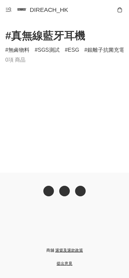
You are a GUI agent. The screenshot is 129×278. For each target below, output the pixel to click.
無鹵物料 (18, 50)
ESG (73, 50)
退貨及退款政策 (69, 250)
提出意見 (64, 263)
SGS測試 (49, 50)
